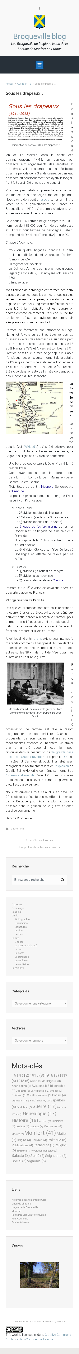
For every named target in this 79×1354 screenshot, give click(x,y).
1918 (22, 1081)
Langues (36, 1126)
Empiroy (43, 1100)
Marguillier (53, 1126)
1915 (37, 1075)
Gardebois (24, 1107)
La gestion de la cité (26, 945)
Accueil (9, 83)
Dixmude (18, 491)
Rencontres (23, 1151)
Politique (57, 1140)
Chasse (56, 1090)
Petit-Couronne (20, 1218)
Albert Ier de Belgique (45, 1081)
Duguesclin (19, 1101)
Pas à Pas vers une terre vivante (29, 1214)
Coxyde (58, 580)
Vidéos (19, 930)
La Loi (18, 949)
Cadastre (23, 1090)
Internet (45, 1121)
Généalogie (18, 908)
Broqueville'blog (39, 36)
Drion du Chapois (21, 1203)
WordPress (62, 1321)
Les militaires (22, 964)
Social (19, 1161)
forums (37, 638)
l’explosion (62, 766)
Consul (59, 1095)
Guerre (44, 1106)
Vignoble (36, 1161)
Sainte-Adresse (20, 1222)
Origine (24, 1140)
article (45, 199)
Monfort (40, 1133)
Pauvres (39, 1140)
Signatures (21, 926)
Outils (15, 915)
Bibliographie (22, 919)
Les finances (22, 956)
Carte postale (39, 1090)
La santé (19, 953)
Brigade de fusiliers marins (38, 526)
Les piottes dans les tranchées (38, 847)
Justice (22, 1126)
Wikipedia (30, 447)
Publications (22, 1145)
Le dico (19, 934)
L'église (19, 941)
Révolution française (44, 1150)
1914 (20, 1075)
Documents (21, 923)
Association (21, 1086)
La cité (15, 938)
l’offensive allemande (20, 775)
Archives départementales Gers (29, 1199)
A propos (17, 904)
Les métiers (21, 960)
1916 (52, 1075)
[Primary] (39, 65)
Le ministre (18, 968)
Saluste (21, 1155)
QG (66, 757)
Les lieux (16, 911)
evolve (15, 1321)
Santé (37, 1156)
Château (19, 1095)
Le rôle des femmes (41, 840)
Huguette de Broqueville (25, 1207)
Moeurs (18, 1134)
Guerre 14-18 (24, 83)
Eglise (31, 1100)
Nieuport (47, 486)
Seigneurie (56, 1156)
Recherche (44, 1145)
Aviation (39, 1086)
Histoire (25, 1120)
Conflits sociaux (39, 1095)
